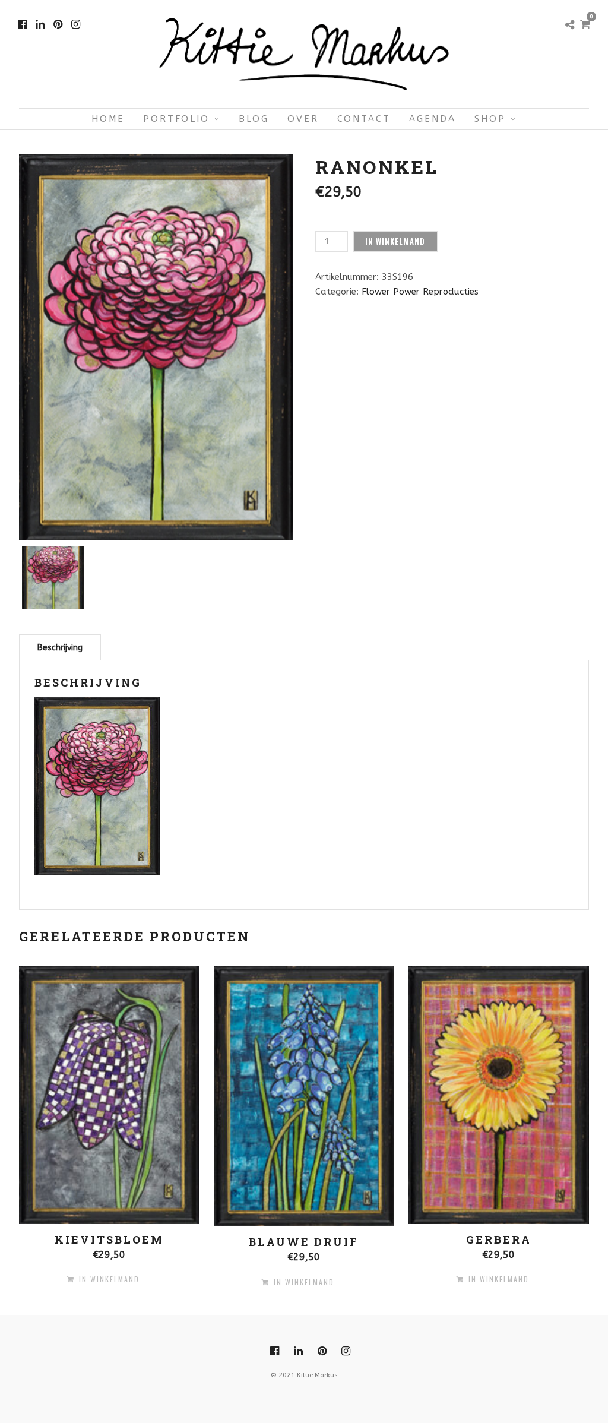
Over (303, 118)
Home (108, 118)
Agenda (432, 118)
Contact (364, 118)
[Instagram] (75, 24)
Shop (490, 118)
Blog (254, 118)
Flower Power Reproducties (420, 291)
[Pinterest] (57, 24)
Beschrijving (60, 648)
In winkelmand (395, 241)
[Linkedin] (40, 24)
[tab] (60, 647)
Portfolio (176, 118)
